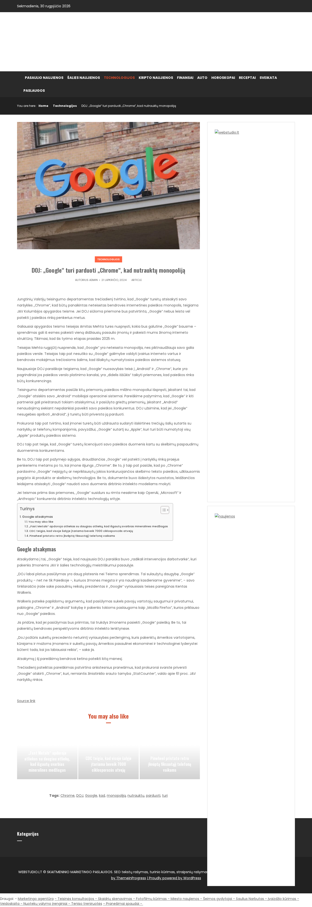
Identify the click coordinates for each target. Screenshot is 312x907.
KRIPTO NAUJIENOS (156, 77)
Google (91, 795)
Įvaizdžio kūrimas (282, 898)
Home (43, 106)
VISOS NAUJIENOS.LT (59, 41)
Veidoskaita (10, 903)
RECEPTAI (247, 77)
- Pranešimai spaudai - (123, 903)
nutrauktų (135, 795)
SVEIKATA (268, 77)
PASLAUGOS (34, 90)
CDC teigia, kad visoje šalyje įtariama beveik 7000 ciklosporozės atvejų (81, 531)
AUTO (202, 77)
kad (102, 795)
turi (165, 795)
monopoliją (116, 795)
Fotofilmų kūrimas (151, 898)
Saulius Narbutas (250, 898)
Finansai (185, 77)
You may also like (41, 522)
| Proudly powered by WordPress (174, 878)
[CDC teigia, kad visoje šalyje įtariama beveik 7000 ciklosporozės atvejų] (108, 755)
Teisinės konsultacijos (76, 898)
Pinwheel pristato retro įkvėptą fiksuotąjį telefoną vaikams (72, 536)
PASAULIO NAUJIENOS (44, 77)
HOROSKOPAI (223, 77)
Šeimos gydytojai (217, 898)
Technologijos (65, 106)
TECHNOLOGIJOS (119, 77)
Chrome (67, 795)
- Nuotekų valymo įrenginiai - (45, 903)
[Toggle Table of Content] (162, 510)
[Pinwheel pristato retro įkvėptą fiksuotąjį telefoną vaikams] (170, 755)
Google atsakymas (37, 517)
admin (93, 280)
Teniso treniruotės (86, 903)
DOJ (79, 795)
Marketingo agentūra (36, 898)
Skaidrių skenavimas (115, 898)
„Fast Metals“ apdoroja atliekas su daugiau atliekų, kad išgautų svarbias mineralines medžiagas (98, 526)
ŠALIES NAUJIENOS (83, 77)
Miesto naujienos (185, 898)
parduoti (153, 795)
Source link (26, 700)
